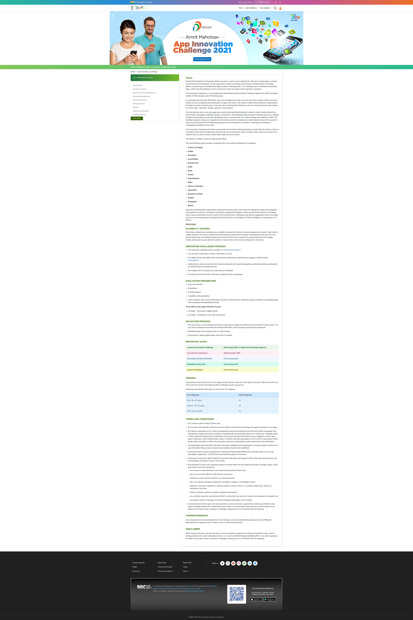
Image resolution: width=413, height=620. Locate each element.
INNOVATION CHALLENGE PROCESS (144, 93)
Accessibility (275, 2)
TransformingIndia (138, 562)
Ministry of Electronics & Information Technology (169, 588)
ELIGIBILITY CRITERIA (139, 89)
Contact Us (136, 571)
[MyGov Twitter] (222, 563)
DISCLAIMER (137, 118)
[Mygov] (135, 8)
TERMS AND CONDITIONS (141, 111)
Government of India (193, 588)
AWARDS (136, 107)
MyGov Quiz (187, 562)
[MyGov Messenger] (255, 563)
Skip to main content (245, 2)
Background (137, 85)
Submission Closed (145, 77)
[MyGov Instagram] (239, 563)
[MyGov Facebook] (228, 563)
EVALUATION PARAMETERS (141, 96)
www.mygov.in (193, 260)
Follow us (280, 2)
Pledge (134, 567)
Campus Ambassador (165, 567)
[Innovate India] (143, 7)
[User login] (280, 8)
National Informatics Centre (194, 591)
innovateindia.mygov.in (232, 250)
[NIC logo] (144, 588)
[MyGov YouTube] (233, 563)
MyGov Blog (162, 562)
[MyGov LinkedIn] (250, 563)
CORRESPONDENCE (139, 115)
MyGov (185, 571)
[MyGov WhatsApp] (244, 563)
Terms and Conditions (165, 571)
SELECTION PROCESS (140, 100)
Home (241, 8)
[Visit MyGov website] (236, 594)
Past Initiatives (265, 8)
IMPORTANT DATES (139, 104)
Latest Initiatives (251, 8)
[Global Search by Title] (275, 8)
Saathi (185, 567)
